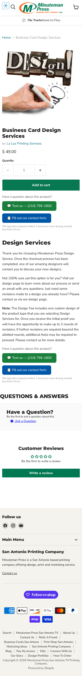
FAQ (42, 651)
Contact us (9, 573)
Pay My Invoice (25, 651)
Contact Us (27, 637)
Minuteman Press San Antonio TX (37, 633)
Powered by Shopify (41, 668)
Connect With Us (61, 651)
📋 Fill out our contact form (26, 218)
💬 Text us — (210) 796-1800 (29, 206)
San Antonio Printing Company (51, 647)
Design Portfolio (38, 656)
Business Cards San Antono (21, 642)
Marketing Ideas (17, 647)
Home (6, 37)
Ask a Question (25, 421)
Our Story (17, 656)
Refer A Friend (48, 637)
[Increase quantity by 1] (40, 170)
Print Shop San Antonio (58, 642)
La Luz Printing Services (24, 143)
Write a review (41, 473)
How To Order (62, 656)
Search (7, 633)
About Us (69, 633)
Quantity (8, 160)
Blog (8, 651)
